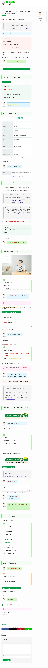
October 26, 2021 (22, 216)
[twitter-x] (40, 20)
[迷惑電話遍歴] (9, 3)
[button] (5, 629)
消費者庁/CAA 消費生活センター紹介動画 (13, 492)
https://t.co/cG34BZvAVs (18, 200)
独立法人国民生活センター (11, 399)
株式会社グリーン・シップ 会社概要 (18, 157)
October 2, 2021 (25, 28)
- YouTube (5, 487)
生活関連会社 (4, 624)
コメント (4, 642)
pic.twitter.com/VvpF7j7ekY (17, 26)
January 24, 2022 (22, 202)
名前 (3, 655)
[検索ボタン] (45, 3)
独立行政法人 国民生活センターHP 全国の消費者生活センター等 (17, 419)
